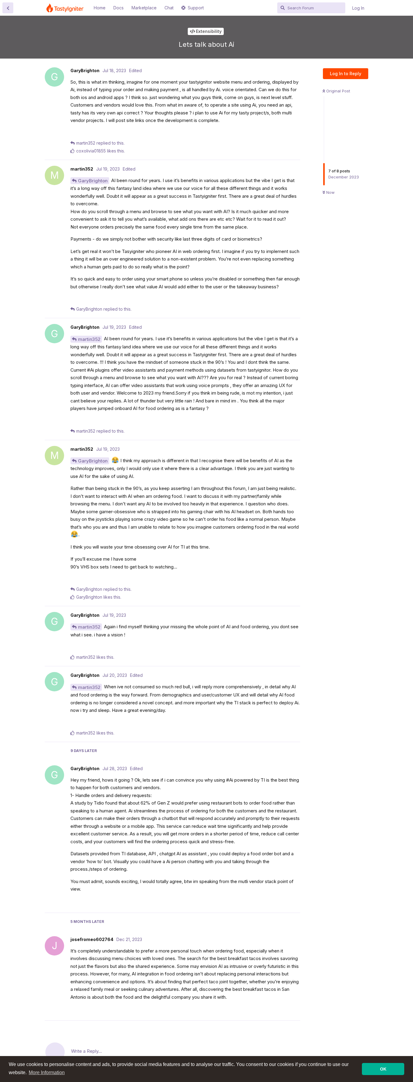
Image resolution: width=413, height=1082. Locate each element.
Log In (358, 8)
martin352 (89, 339)
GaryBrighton (93, 181)
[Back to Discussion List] (7, 7)
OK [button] (383, 1069)
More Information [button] (47, 1072)
